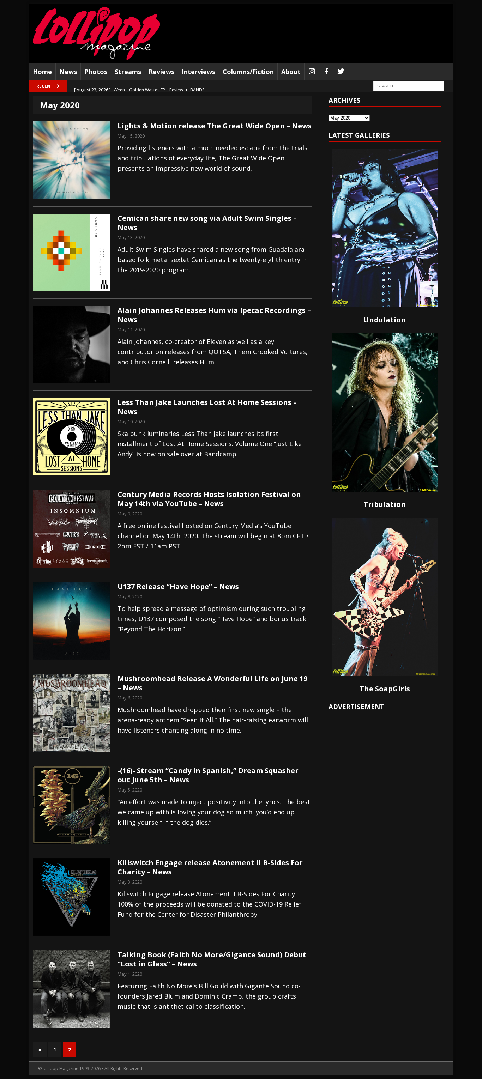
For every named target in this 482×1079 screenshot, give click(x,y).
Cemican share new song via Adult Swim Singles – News (207, 222)
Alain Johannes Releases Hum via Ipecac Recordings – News (214, 314)
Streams (128, 71)
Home (42, 71)
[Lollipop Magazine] (96, 33)
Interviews (198, 71)
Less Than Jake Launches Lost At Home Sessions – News (207, 407)
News (68, 71)
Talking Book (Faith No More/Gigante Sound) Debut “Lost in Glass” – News (212, 959)
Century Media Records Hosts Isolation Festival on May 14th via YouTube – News (209, 499)
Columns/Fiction (248, 71)
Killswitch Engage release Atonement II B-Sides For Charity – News (210, 867)
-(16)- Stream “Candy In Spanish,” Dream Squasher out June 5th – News (208, 775)
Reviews (161, 71)
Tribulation (384, 504)
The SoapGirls (385, 688)
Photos (95, 71)
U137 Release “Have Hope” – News (178, 586)
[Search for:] (408, 86)
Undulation (384, 320)
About (291, 71)
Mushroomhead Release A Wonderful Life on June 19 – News (212, 683)
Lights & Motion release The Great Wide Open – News (215, 126)
